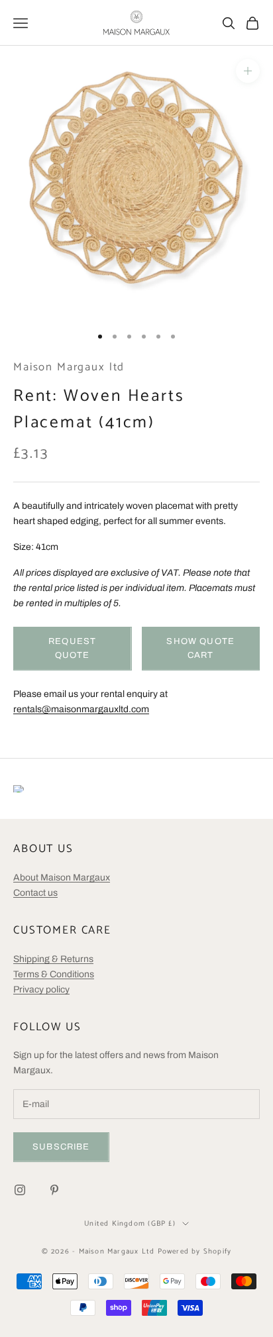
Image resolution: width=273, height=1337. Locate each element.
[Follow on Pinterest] (54, 1190)
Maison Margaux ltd (69, 367)
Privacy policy (41, 989)
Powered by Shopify (195, 1251)
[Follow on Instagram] (20, 1190)
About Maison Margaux (61, 877)
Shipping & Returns (53, 959)
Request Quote (72, 648)
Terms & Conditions (53, 974)
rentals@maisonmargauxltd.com (81, 709)
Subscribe (61, 1146)
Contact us (35, 893)
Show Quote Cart (200, 648)
